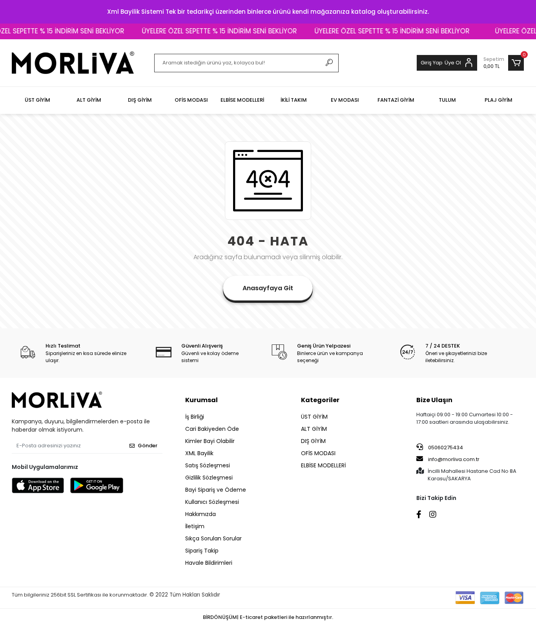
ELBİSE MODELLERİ (323, 465)
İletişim (194, 526)
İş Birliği (194, 417)
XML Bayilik (199, 453)
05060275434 (445, 447)
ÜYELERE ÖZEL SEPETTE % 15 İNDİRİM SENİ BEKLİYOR (210, 31)
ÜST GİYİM (314, 417)
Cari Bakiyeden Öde (212, 429)
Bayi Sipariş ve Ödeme (215, 490)
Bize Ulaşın (434, 400)
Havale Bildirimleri (208, 563)
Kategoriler (320, 400)
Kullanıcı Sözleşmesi (212, 502)
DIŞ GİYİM (313, 441)
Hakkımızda (200, 514)
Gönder (147, 445)
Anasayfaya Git (267, 288)
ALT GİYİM (314, 429)
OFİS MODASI (318, 453)
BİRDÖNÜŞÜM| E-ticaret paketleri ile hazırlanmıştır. (268, 617)
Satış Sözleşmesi (207, 465)
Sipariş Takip (202, 551)
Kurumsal (201, 400)
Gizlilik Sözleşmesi (209, 477)
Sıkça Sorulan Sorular (213, 538)
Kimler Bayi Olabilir (210, 441)
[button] (503, 63)
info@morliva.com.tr (453, 459)
